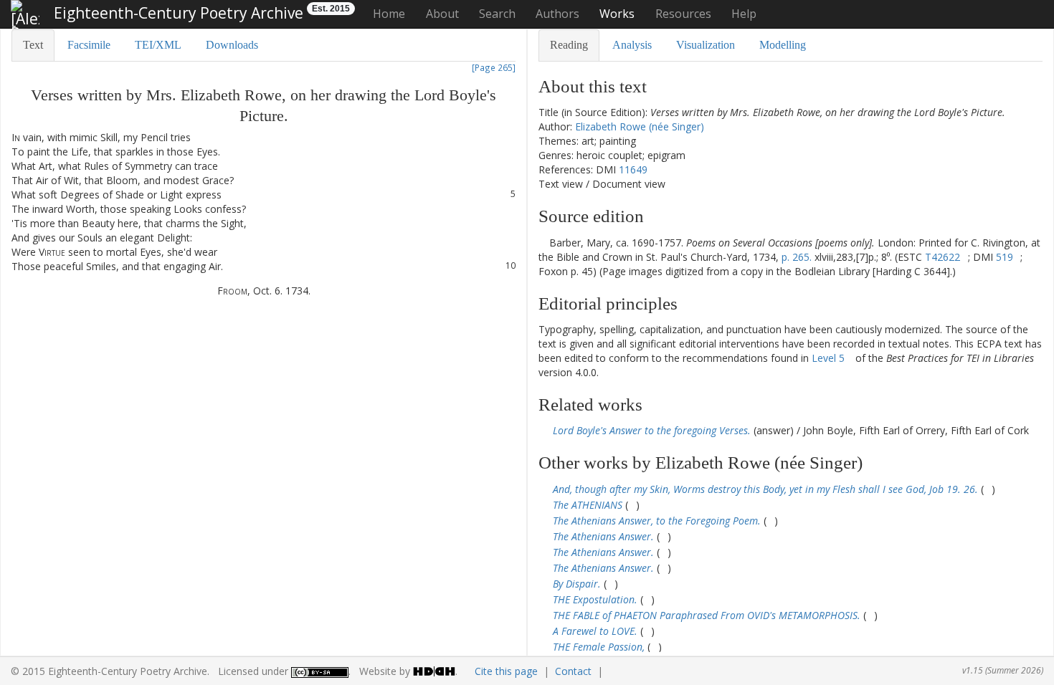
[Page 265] (494, 67)
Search (497, 13)
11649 (633, 169)
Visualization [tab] (705, 45)
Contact (573, 671)
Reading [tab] (569, 45)
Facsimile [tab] (88, 45)
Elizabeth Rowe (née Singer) (639, 126)
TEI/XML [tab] (158, 45)
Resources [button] (683, 13)
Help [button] (743, 13)
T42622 (942, 257)
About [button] (442, 13)
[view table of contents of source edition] (542, 242)
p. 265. (797, 257)
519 (1004, 257)
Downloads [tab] (232, 45)
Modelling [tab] (782, 45)
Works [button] (617, 13)
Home (389, 13)
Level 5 (828, 358)
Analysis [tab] (632, 45)
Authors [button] (557, 13)
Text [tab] (33, 45)
